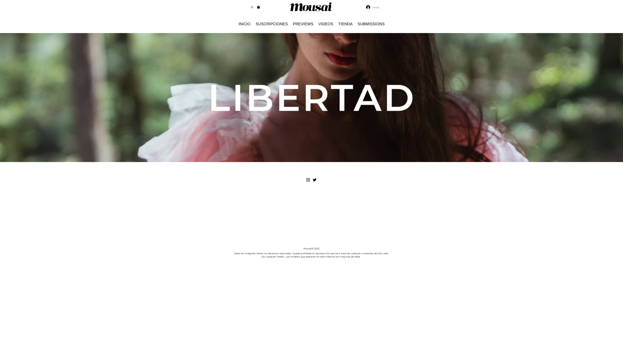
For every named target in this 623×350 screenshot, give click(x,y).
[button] (258, 7)
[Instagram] (308, 179)
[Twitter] (314, 179)
